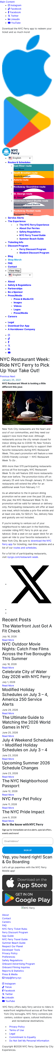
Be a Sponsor (15, 291)
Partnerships (15, 288)
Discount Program (18, 245)
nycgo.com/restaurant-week (22, 557)
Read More (8, 639)
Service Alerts (16, 217)
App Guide (8, 935)
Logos (17, 309)
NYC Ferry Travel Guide (32, 235)
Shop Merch (15, 259)
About (11, 281)
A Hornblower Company (21, 329)
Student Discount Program (34, 252)
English (16, 158)
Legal (11, 322)
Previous (4, 376)
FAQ (10, 263)
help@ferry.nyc (13, 977)
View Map (14, 270)
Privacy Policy (10, 953)
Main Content (7, 1)
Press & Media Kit (23, 298)
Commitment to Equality (22, 1037)
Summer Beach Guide (31, 238)
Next (12, 376)
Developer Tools (11, 949)
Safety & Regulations (19, 285)
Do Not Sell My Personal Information (29, 1040)
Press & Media (10, 974)
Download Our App (18, 325)
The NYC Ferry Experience (34, 224)
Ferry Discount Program (32, 249)
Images (18, 302)
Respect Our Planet (12, 946)
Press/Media (15, 295)
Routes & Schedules (19, 162)
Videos (18, 305)
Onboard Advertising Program (18, 963)
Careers (12, 316)
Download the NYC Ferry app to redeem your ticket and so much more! (27, 30)
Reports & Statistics (13, 970)
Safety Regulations (29, 231)
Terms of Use (16, 1030)
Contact (12, 266)
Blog (10, 256)
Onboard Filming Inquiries (16, 967)
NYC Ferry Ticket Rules (14, 928)
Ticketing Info (15, 242)
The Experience (17, 221)
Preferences (8, 956)
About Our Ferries (29, 228)
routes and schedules (24, 547)
